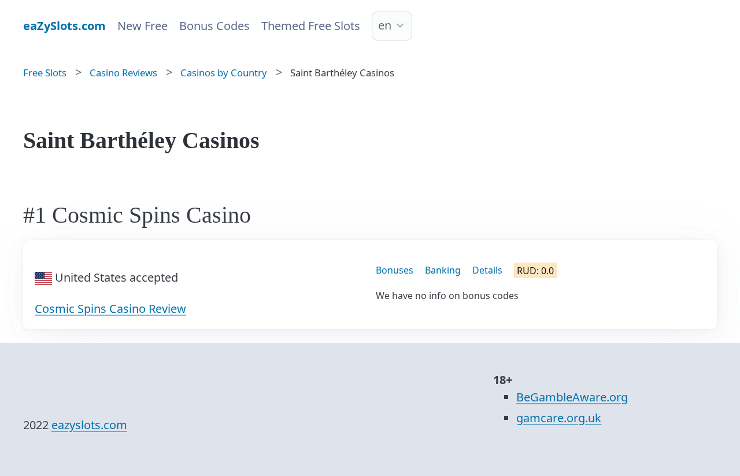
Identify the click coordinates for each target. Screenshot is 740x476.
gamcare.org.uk (558, 418)
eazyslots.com (89, 425)
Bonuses (394, 270)
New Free (142, 26)
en (384, 25)
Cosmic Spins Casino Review (110, 308)
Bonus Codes (214, 26)
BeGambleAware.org (572, 397)
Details (487, 270)
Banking (443, 270)
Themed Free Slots (310, 26)
